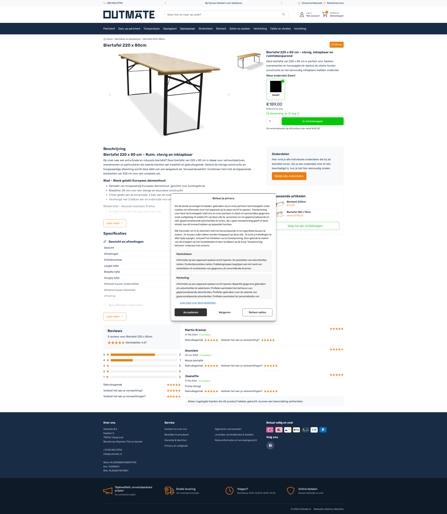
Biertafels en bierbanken (128, 39)
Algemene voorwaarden (228, 429)
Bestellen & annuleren (176, 434)
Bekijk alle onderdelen (289, 176)
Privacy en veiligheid (176, 445)
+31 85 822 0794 (112, 449)
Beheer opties (257, 312)
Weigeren (224, 312)
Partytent (109, 28)
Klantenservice (335, 3)
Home (109, 39)
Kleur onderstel (280, 75)
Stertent (221, 28)
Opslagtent (170, 28)
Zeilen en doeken (239, 28)
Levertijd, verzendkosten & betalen (234, 434)
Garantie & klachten (175, 440)
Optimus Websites (334, 509)
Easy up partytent (129, 28)
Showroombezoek (312, 3)
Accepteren (190, 312)
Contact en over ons (175, 429)
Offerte (338, 44)
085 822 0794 (115, 3)
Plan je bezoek (134, 441)
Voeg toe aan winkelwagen (305, 225)
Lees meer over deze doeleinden (198, 302)
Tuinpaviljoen (152, 28)
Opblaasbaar (187, 28)
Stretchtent (206, 28)
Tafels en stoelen (280, 28)
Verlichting (260, 28)
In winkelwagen (312, 121)
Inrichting (300, 28)
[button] (281, 3)
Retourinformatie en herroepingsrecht (236, 440)
